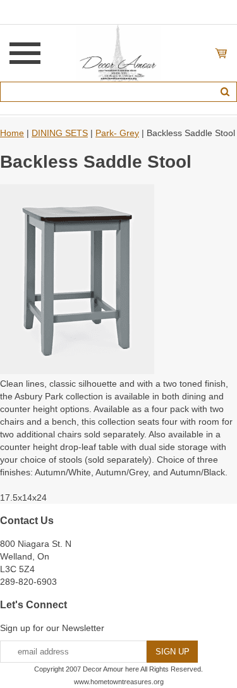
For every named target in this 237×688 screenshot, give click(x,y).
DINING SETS (60, 133)
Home (12, 133)
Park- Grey (117, 133)
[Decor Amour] (118, 52)
